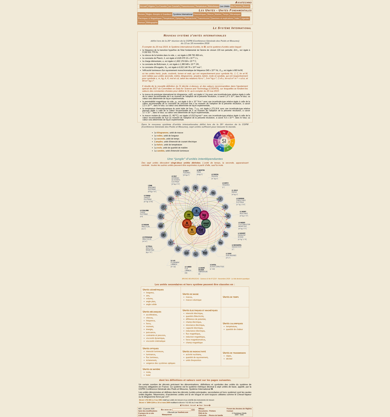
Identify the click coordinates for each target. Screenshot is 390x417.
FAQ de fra (203, 413)
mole (159, 148)
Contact (230, 411)
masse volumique (193, 300)
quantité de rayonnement (197, 357)
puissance (150, 332)
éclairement (151, 360)
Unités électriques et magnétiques (200, 310)
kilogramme (162, 132)
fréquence (150, 321)
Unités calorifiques (233, 323)
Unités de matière (151, 369)
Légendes (245, 18)
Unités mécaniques (152, 311)
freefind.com (183, 412)
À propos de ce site (146, 413)
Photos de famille (216, 415)
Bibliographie (152, 22)
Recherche (166, 410)
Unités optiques (151, 348)
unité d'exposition (193, 360)
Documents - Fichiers (207, 411)
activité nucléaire (193, 354)
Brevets (246, 6)
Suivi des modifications (147, 411)
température (231, 326)
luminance (150, 354)
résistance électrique (195, 325)
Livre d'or (142, 415)
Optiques (179, 18)
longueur (150, 293)
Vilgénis (151, 6)
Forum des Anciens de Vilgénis (239, 409)
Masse (210, 14)
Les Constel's (174, 6)
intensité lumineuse (154, 351)
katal (148, 375)
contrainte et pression (155, 335)
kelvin (160, 145)
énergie (149, 329)
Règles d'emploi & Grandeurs (159, 14)
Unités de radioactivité (194, 351)
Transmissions (187, 6)
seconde (161, 139)
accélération (151, 315)
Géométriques (200, 14)
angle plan (150, 301)
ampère (159, 141)
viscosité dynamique (155, 338)
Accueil (143, 6)
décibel (229, 359)
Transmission (203, 18)
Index (237, 18)
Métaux (201, 409)
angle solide (151, 304)
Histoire (141, 14)
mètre (159, 136)
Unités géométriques (153, 289)
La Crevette (161, 6)
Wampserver (167, 414)
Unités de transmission (234, 352)
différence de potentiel (195, 319)
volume (149, 299)
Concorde (202, 415)
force (148, 324)
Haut (200, 405)
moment (149, 326)
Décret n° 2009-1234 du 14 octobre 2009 (154, 402)
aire (147, 296)
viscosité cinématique (155, 341)
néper (228, 356)
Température (201, 6)
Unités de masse (191, 294)
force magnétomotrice (195, 340)
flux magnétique (193, 334)
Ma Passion (236, 6)
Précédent (185, 405)
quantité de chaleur (234, 329)
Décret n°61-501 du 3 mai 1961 (150, 400)
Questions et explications (222, 18)
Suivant (206, 405)
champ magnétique (194, 343)
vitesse (149, 318)
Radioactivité (190, 18)
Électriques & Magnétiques (150, 18)
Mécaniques (235, 14)
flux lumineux (152, 357)
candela (160, 151)
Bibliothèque (213, 6)
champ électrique (193, 322)
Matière (218, 14)
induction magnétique (195, 337)
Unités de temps (231, 297)
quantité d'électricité (194, 316)
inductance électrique (195, 331)
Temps (226, 14)
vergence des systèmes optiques (160, 363)
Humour (141, 22)
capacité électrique (194, 328)
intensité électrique (194, 313)
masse (189, 297)
